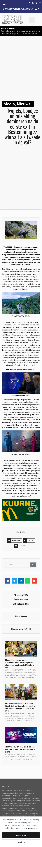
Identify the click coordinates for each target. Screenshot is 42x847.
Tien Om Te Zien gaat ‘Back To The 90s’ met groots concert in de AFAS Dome (20, 749)
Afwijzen (21, 842)
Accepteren (21, 835)
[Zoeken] (33, 564)
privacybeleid (31, 828)
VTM (28, 629)
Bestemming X (18, 629)
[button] (4, 3)
